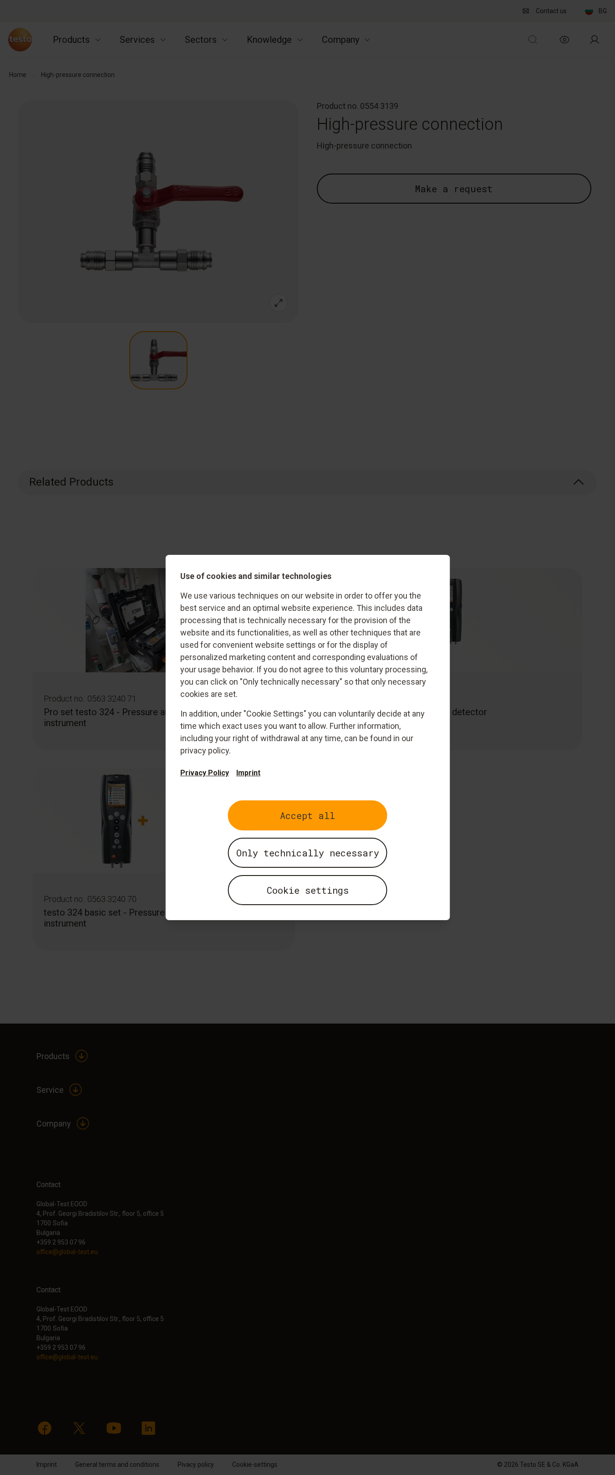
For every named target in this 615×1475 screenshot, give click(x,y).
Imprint (248, 772)
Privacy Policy (204, 772)
